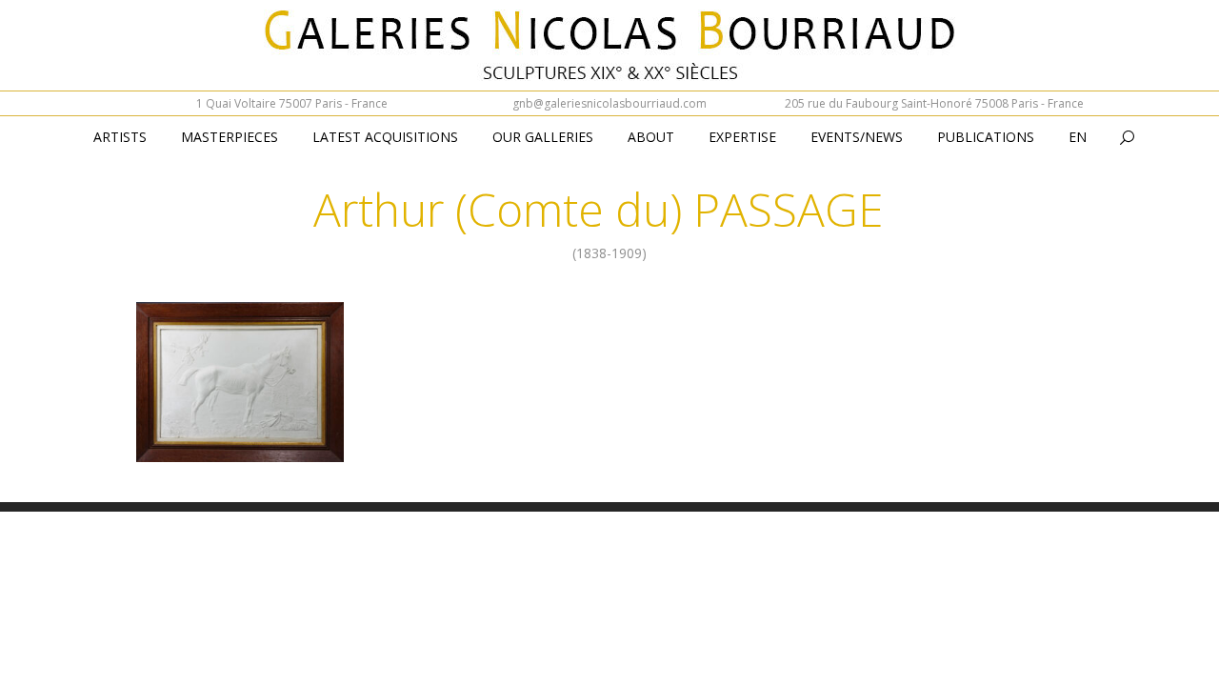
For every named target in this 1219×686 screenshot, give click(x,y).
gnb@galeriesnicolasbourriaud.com (609, 103)
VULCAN (240, 403)
